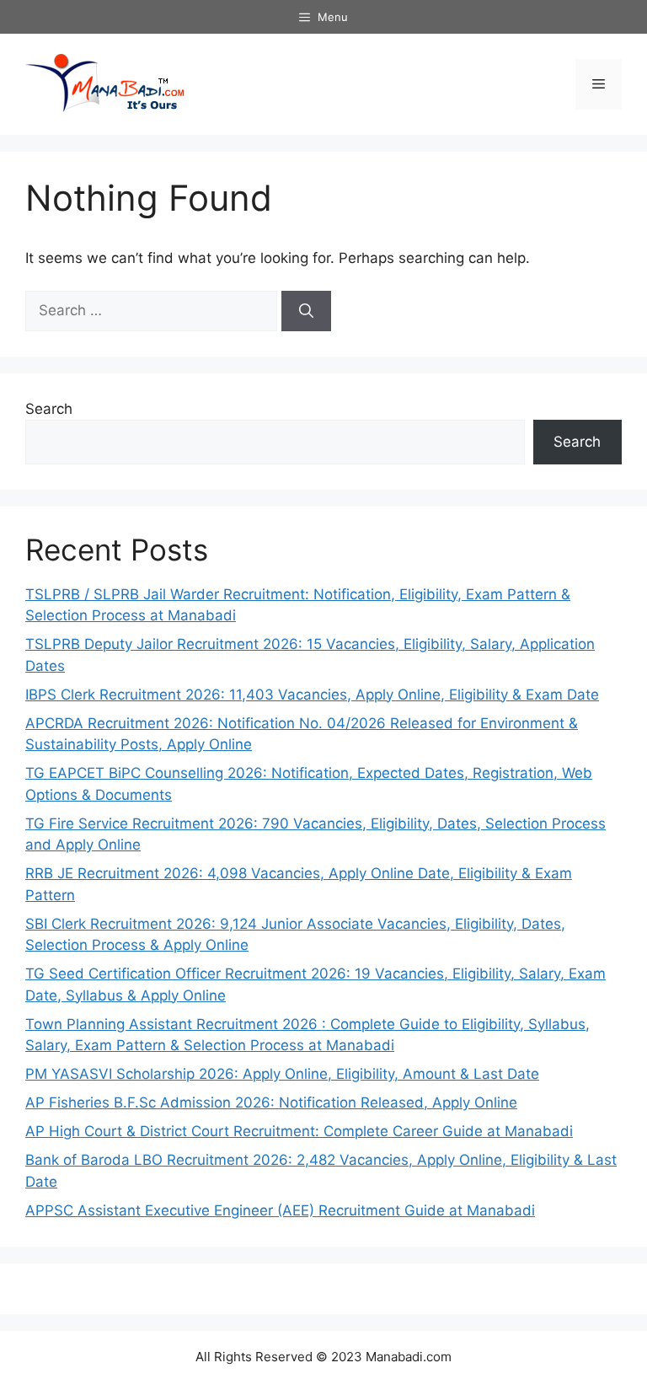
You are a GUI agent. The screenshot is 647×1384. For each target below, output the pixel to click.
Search (48, 408)
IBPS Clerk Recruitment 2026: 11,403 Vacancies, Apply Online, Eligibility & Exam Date (312, 694)
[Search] (306, 311)
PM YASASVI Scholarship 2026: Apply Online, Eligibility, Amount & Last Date (282, 1073)
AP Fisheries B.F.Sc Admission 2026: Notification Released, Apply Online (271, 1102)
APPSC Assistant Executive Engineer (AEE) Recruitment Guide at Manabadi (280, 1210)
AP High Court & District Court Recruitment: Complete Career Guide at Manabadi (299, 1131)
